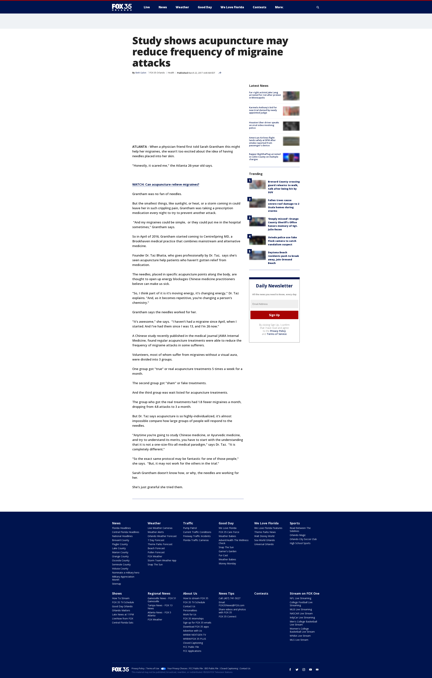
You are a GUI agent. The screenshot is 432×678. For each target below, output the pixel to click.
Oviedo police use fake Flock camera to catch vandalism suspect (282, 241)
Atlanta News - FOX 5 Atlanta (159, 614)
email (317, 669)
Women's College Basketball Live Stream (302, 630)
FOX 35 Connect (227, 616)
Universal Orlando (264, 544)
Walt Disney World (264, 536)
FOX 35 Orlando (157, 72)
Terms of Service (277, 334)
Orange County (120, 556)
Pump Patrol (190, 528)
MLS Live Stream (299, 639)
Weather (154, 523)
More (279, 7)
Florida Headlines (121, 528)
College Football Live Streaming (301, 604)
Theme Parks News (265, 532)
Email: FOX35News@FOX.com (231, 604)
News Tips (226, 593)
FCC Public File (191, 646)
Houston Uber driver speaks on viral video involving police (264, 125)
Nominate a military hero (125, 572)
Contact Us (189, 606)
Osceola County (120, 560)
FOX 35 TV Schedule (123, 602)
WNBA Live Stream (300, 635)
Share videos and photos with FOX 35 (232, 611)
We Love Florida (227, 528)
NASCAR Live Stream (301, 613)
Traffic (188, 523)
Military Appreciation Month (123, 578)
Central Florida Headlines (125, 532)
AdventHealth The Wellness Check (234, 542)
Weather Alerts (156, 532)
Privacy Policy (278, 330)
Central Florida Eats (122, 622)
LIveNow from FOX (122, 618)
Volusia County (120, 568)
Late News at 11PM (123, 614)
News (116, 523)
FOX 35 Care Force (229, 532)
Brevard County (120, 540)
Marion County (120, 552)
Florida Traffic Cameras (196, 540)
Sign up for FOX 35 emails (197, 622)
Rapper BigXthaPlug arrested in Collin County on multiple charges (265, 156)
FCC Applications (192, 651)
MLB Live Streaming (301, 609)
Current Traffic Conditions (197, 532)
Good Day (226, 523)
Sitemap (116, 583)
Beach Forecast (156, 548)
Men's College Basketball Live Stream (303, 623)
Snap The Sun (155, 564)
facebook (290, 669)
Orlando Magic (298, 535)
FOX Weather (155, 556)
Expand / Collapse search (318, 7)
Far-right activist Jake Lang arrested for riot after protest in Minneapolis (265, 95)
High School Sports (300, 543)
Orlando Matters (121, 610)
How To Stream (120, 598)
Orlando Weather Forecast (162, 536)
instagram (303, 669)
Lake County (119, 548)
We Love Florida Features (268, 528)
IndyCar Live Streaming (302, 617)
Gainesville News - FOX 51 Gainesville (162, 600)
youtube (310, 669)
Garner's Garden (227, 551)
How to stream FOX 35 (195, 598)
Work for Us (189, 614)
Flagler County (120, 544)
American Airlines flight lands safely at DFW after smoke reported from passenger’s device (262, 141)
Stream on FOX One (304, 593)
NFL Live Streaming (300, 598)
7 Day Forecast (156, 540)
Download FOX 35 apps (196, 626)
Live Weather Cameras (160, 528)
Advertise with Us (192, 630)
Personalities (190, 610)
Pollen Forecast (156, 552)
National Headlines (122, 536)
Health (171, 72)
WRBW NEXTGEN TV (194, 634)
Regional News (159, 593)
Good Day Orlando (122, 606)
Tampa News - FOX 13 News (160, 607)
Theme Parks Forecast (160, 544)
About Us (190, 593)
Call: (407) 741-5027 (229, 598)
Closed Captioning (193, 642)
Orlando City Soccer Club (303, 539)
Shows (117, 593)
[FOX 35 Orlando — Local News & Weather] (123, 7)
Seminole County (121, 564)
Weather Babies (227, 536)
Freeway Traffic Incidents (197, 536)
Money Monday (227, 563)
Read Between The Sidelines (300, 529)
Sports (295, 523)
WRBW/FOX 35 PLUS (194, 638)
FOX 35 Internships (193, 618)
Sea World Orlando (264, 540)
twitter (297, 669)
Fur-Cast (223, 555)
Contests (261, 593)
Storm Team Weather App (162, 560)
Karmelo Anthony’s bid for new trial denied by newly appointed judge (263, 110)
